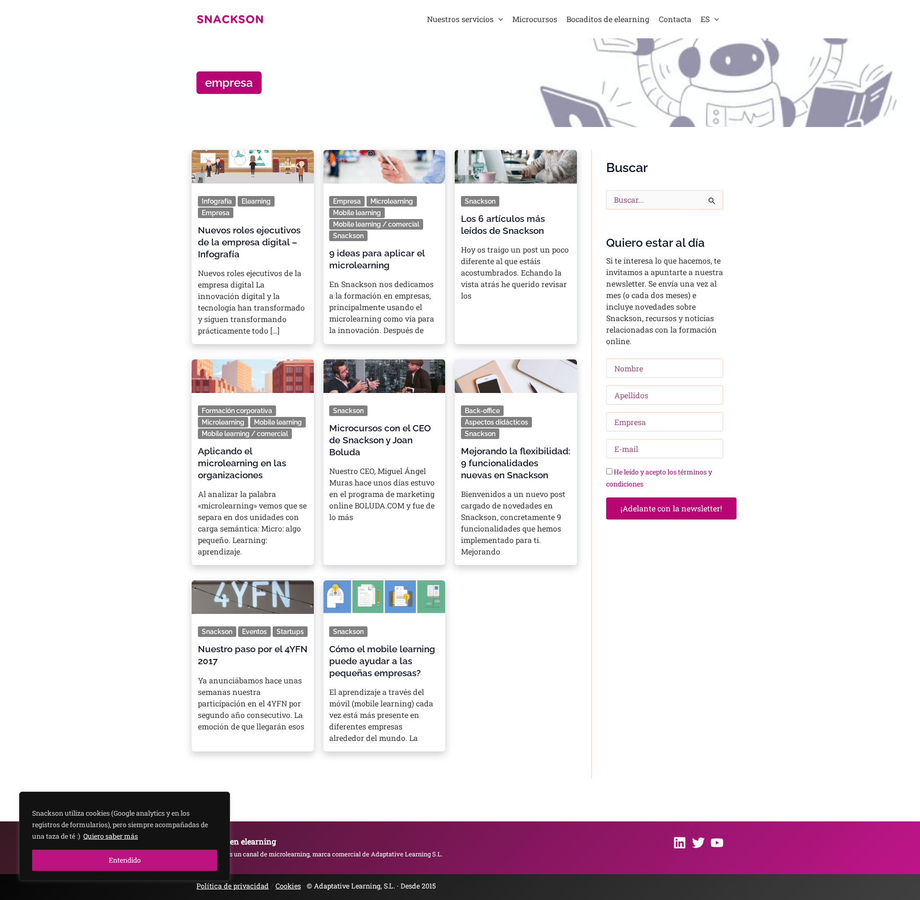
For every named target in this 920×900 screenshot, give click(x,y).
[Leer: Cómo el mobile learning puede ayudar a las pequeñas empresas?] (384, 594)
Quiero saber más (110, 836)
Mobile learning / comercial (376, 224)
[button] (498, 19)
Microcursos (534, 19)
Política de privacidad (232, 885)
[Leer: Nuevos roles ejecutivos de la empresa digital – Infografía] (252, 164)
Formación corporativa (237, 411)
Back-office (482, 411)
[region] (124, 836)
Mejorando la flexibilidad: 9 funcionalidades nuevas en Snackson (515, 463)
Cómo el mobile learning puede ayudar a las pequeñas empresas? (382, 661)
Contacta (675, 19)
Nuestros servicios (460, 19)
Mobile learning (357, 213)
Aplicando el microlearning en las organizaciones (242, 463)
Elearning (256, 201)
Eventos (254, 631)
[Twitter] (698, 842)
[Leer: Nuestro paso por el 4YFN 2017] (252, 594)
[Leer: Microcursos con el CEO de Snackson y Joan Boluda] (384, 373)
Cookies (288, 885)
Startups (290, 631)
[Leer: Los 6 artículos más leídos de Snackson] (515, 164)
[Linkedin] (679, 842)
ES (705, 19)
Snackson (348, 236)
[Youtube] (717, 842)
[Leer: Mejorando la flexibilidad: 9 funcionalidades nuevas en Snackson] (515, 373)
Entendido (125, 860)
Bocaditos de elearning (607, 19)
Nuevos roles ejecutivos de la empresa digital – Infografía (249, 242)
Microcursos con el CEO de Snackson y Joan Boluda (380, 440)
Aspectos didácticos (496, 422)
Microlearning (391, 201)
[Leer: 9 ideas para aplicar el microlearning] (384, 164)
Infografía (217, 201)
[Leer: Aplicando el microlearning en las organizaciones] (252, 373)
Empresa (216, 213)
